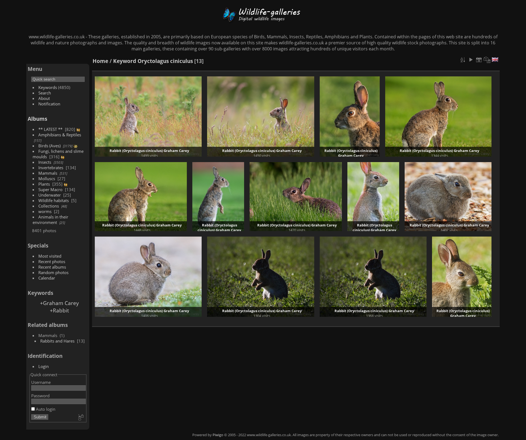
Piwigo (218, 434)
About (44, 98)
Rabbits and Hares (57, 341)
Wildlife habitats (53, 200)
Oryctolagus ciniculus (165, 61)
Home (100, 61)
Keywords (47, 87)
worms (45, 211)
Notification (49, 104)
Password (40, 395)
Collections (48, 206)
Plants (44, 184)
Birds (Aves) (49, 145)
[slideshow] (470, 59)
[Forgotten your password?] (80, 417)
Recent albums (52, 267)
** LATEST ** (50, 129)
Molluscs (46, 178)
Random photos (53, 272)
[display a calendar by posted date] (478, 59)
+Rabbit (59, 310)
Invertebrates (50, 167)
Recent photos (51, 261)
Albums (37, 118)
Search (44, 93)
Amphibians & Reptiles (59, 134)
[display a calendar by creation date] (487, 59)
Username (41, 382)
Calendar (46, 278)
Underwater (49, 195)
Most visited (49, 256)
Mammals (47, 173)
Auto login (45, 409)
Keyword (124, 61)
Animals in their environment (50, 219)
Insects (44, 162)
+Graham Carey (59, 303)
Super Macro (50, 189)
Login (43, 366)
